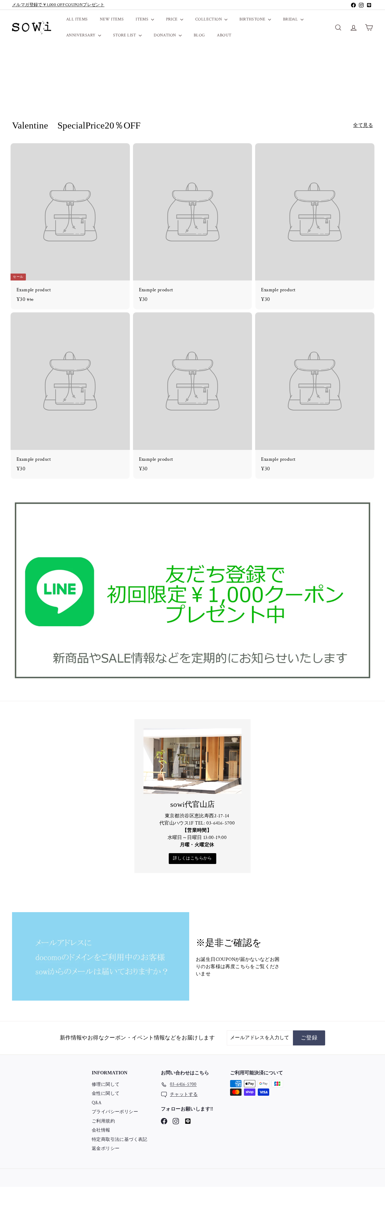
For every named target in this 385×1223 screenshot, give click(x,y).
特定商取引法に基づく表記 (119, 1139)
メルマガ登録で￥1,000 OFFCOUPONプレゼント (58, 5)
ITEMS (142, 19)
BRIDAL (291, 19)
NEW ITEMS (112, 19)
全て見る (363, 125)
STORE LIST (125, 35)
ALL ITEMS (77, 19)
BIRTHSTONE (252, 19)
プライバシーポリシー (115, 1112)
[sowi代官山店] (192, 761)
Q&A (96, 1103)
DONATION (165, 35)
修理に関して (105, 1084)
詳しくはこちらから (192, 858)
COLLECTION (209, 19)
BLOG (199, 35)
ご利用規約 (103, 1121)
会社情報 (101, 1130)
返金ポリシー (105, 1148)
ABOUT (224, 35)
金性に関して (105, 1093)
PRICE (172, 19)
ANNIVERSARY (81, 35)
